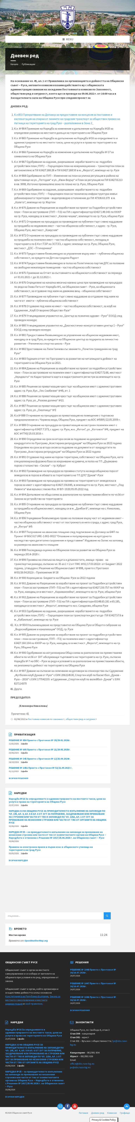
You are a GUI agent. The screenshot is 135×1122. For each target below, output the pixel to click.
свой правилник (34, 1003)
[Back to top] (127, 1107)
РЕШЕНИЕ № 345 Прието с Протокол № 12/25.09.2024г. (39, 758)
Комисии (112, 1112)
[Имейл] (60, 1107)
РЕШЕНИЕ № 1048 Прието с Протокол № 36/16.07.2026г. (93, 971)
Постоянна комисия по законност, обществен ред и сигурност (62, 719)
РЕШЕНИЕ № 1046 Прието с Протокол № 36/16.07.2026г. (93, 998)
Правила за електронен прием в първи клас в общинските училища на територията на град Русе (51, 848)
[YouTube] (75, 1107)
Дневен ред (97, 1112)
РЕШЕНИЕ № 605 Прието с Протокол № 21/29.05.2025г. (39, 749)
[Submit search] (107, 915)
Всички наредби (18, 860)
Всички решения (18, 778)
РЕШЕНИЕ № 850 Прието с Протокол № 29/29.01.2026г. (39, 740)
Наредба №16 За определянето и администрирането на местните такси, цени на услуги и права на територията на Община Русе (57, 800)
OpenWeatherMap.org (36, 940)
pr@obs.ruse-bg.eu (80, 1067)
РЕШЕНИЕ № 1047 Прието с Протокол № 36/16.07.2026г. (93, 985)
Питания (83, 1112)
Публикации (28, 64)
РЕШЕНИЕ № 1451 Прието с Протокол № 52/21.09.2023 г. (40, 767)
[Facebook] (67, 1107)
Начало (14, 64)
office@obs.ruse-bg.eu (82, 1063)
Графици (125, 1112)
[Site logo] (67, 29)
